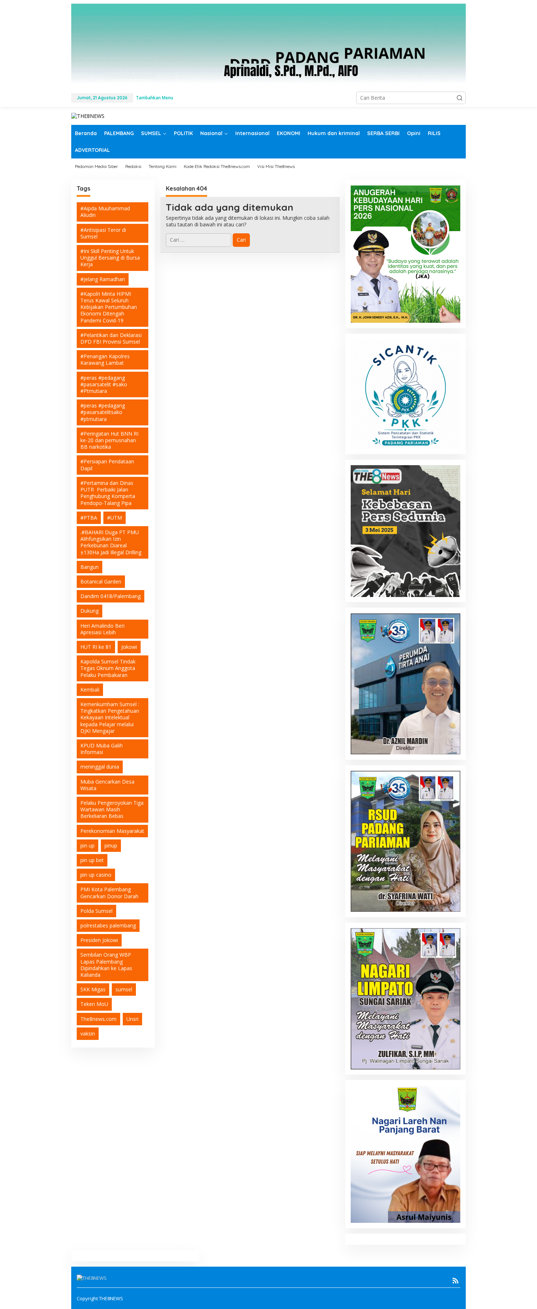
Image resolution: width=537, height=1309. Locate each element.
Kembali (89, 689)
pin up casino (95, 874)
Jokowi (129, 646)
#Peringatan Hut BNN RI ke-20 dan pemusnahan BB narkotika (109, 440)
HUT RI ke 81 (95, 646)
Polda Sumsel (96, 910)
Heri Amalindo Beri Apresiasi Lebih (102, 629)
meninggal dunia (99, 766)
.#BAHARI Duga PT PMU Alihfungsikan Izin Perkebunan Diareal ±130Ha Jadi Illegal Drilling (110, 542)
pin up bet (92, 860)
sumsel (123, 989)
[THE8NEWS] (87, 115)
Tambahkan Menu (154, 98)
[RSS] (455, 1280)
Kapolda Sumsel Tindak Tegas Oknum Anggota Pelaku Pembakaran (108, 668)
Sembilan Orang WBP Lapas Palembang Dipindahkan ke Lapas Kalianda (106, 965)
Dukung (89, 610)
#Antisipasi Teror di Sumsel (103, 233)
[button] (459, 98)
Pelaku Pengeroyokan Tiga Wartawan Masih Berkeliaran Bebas (112, 809)
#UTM (114, 517)
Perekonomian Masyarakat (112, 830)
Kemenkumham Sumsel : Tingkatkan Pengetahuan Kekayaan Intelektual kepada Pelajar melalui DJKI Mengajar (109, 717)
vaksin (87, 1033)
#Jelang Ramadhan (102, 279)
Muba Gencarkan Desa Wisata (107, 785)
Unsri (132, 1018)
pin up (87, 845)
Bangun (89, 566)
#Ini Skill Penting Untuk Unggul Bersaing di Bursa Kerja (110, 258)
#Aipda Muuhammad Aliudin (105, 211)
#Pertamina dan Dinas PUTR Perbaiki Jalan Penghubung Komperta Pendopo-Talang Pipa (107, 492)
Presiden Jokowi (99, 940)
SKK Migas (93, 989)
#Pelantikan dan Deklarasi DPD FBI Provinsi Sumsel (111, 338)
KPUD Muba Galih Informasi (101, 748)
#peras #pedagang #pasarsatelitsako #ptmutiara (102, 412)
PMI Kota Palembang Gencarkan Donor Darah (109, 893)
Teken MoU (94, 1004)
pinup (110, 845)
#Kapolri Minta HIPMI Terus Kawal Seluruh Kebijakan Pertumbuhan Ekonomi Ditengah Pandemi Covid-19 (108, 307)
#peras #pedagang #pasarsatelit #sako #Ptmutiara (103, 384)
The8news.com (98, 1018)
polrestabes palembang (108, 925)
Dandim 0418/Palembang (110, 596)
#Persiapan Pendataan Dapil (107, 465)
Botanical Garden (100, 581)
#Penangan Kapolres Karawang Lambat (105, 359)
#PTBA (88, 517)
